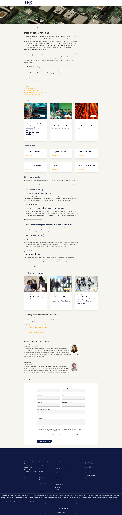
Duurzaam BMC (58, 461)
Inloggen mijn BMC (58, 472)
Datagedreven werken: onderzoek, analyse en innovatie (37, 82)
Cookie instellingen (61, 512)
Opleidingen (41, 466)
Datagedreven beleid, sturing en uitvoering (34, 81)
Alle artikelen (57, 487)
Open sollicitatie (42, 479)
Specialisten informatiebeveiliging (36, 332)
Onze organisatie (58, 459)
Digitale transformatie (30, 79)
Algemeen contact (58, 468)
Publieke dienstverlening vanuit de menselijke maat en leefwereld (39, 84)
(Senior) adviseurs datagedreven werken (38, 325)
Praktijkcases (57, 489)
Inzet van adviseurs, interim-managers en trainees (44, 462)
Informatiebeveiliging (30, 88)
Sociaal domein (27, 469)
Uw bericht (39, 418)
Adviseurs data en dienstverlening (33, 94)
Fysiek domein (27, 465)
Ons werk (41, 493)
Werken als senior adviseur (44, 487)
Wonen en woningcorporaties (30, 471)
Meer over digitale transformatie (33, 189)
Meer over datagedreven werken (33, 220)
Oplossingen (57, 491)
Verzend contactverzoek (44, 441)
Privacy (27, 86)
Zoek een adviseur (58, 477)
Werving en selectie (43, 465)
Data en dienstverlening (28, 463)
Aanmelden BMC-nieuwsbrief (60, 470)
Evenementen (57, 480)
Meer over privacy (30, 250)
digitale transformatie (44, 56)
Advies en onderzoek (43, 459)
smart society (66, 53)
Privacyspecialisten (33, 335)
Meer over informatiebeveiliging (33, 266)
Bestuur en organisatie (28, 461)
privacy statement (9, 501)
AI (24, 477)
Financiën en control (28, 459)
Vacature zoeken (42, 477)
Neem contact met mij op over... (44, 409)
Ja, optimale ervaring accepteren (61, 504)
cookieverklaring (21, 501)
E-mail (63, 395)
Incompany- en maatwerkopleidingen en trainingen (44, 470)
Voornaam (39, 388)
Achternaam (39, 395)
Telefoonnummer (41, 402)
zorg (38, 55)
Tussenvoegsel (68, 388)
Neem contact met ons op (32, 66)
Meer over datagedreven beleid (33, 204)
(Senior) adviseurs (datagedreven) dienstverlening (40, 327)
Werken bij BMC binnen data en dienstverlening (36, 92)
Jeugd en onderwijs (28, 467)
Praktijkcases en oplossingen (32, 90)
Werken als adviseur (43, 486)
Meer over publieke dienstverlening (34, 235)
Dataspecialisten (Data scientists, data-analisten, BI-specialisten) (43, 330)
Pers (55, 479)
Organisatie (67, 402)
